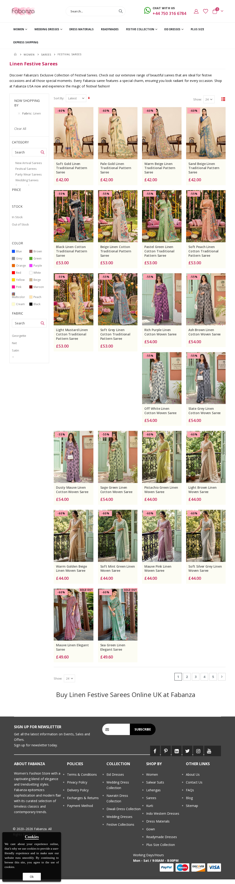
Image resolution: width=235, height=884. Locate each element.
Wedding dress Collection (117, 785)
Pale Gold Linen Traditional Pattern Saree (115, 168)
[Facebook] (155, 751)
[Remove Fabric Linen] (19, 113)
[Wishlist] (205, 11)
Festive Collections (120, 824)
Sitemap (192, 805)
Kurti (149, 805)
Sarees (46, 54)
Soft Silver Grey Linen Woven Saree (205, 568)
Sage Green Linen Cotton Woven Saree (116, 489)
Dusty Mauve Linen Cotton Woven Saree (72, 489)
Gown (150, 829)
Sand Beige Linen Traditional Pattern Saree (203, 168)
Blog (189, 798)
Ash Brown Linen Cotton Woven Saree (204, 332)
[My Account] (196, 11)
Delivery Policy (78, 790)
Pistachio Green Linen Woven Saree (161, 489)
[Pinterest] (166, 751)
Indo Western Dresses (162, 813)
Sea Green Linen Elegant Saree (112, 647)
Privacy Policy (77, 782)
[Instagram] (198, 751)
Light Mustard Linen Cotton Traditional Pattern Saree (72, 334)
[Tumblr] (217, 751)
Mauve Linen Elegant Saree (72, 647)
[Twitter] (187, 751)
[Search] (120, 11)
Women (29, 54)
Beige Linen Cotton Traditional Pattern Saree (115, 251)
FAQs (190, 790)
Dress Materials (158, 821)
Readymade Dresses (161, 837)
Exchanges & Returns (83, 798)
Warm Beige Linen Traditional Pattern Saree (159, 168)
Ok (32, 877)
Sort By (59, 98)
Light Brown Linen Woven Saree (202, 489)
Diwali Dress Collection (123, 809)
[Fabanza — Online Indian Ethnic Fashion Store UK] (23, 11)
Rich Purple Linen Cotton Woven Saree (160, 332)
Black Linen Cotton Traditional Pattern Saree (71, 251)
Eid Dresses (115, 774)
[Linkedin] (177, 751)
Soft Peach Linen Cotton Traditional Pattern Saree (203, 251)
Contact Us (194, 782)
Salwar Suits (155, 782)
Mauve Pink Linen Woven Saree (157, 568)
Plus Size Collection (160, 844)
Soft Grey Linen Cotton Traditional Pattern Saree (115, 334)
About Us (193, 774)
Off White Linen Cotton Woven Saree (160, 411)
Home (15, 54)
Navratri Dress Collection (117, 798)
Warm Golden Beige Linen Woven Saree (71, 568)
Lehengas (153, 790)
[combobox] (96, 11)
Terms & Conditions (82, 774)
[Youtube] (209, 751)
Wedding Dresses (119, 816)
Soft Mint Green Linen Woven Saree (117, 568)
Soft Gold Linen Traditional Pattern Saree (71, 168)
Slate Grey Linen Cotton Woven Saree (204, 411)
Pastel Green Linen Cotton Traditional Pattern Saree (159, 251)
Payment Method (80, 805)
